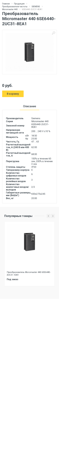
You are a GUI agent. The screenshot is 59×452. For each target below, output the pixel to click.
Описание (29, 106)
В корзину (13, 93)
